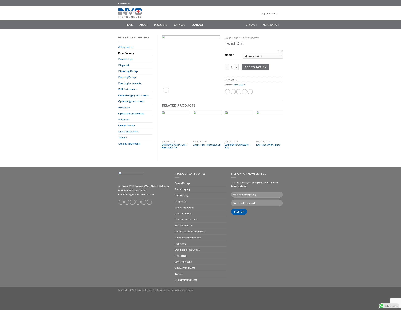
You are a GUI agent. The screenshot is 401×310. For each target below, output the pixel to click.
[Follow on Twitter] (139, 3)
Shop (237, 38)
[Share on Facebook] (227, 91)
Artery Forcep (125, 46)
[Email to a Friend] (238, 91)
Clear (280, 51)
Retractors (124, 119)
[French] (278, 2)
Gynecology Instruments (131, 101)
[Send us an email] (142, 3)
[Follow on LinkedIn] (145, 3)
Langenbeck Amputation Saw (237, 146)
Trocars (122, 137)
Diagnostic (124, 65)
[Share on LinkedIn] (250, 91)
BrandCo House (185, 290)
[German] (281, 2)
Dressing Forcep (127, 77)
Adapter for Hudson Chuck (206, 144)
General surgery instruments (133, 95)
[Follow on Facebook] (133, 3)
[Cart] (281, 13)
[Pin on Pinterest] (244, 91)
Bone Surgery (126, 52)
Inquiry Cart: (269, 13)
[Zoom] (166, 90)
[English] (275, 2)
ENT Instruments (127, 89)
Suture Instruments (128, 131)
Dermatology (125, 58)
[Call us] (143, 202)
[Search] (281, 25)
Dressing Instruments (129, 83)
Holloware (124, 107)
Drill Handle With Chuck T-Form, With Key (175, 146)
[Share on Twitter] (233, 91)
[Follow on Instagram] (136, 3)
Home (228, 38)
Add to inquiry (255, 66)
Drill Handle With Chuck (268, 144)
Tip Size (229, 55)
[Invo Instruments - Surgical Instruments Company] (131, 13)
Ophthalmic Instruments (131, 113)
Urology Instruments (129, 143)
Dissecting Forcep (128, 71)
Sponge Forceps (126, 125)
